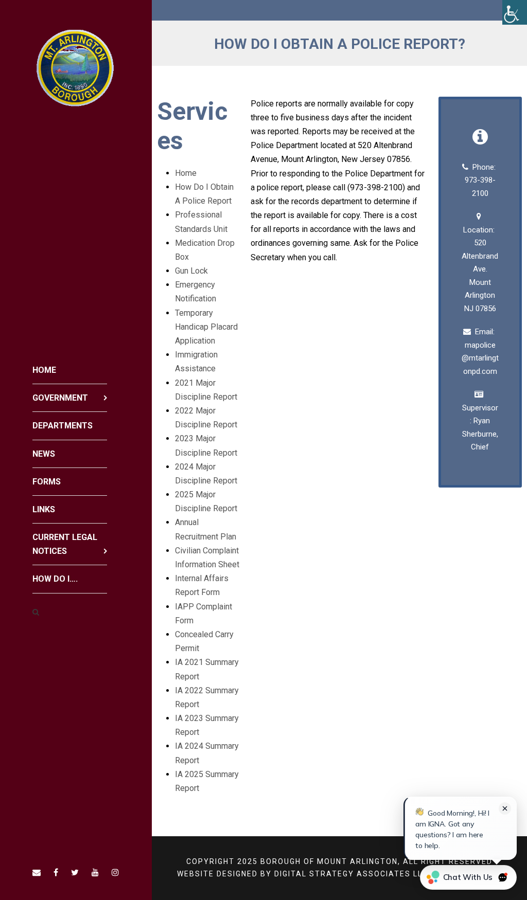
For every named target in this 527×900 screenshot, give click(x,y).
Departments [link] (62, 425)
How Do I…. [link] (55, 579)
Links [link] (43, 509)
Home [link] (44, 370)
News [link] (43, 454)
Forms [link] (46, 482)
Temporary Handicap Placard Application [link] (206, 327)
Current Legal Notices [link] (64, 544)
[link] (514, 12)
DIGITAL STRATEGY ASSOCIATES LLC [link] (351, 874)
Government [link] (60, 398)
